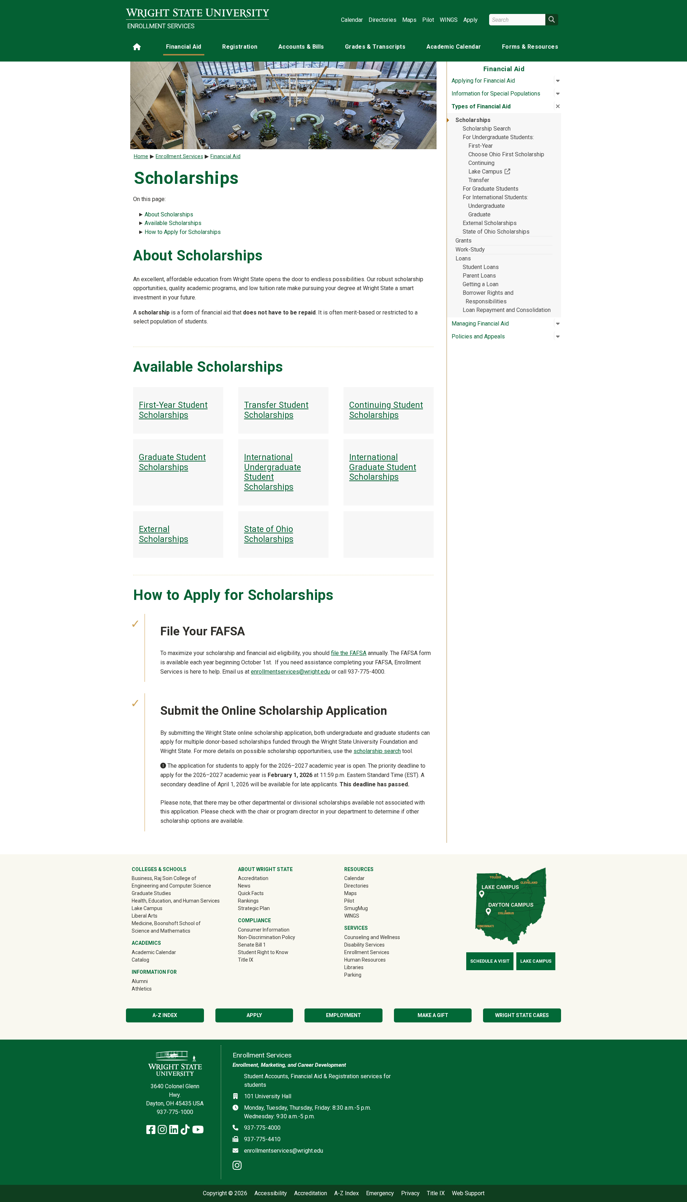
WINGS (449, 19)
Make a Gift (433, 1015)
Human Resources (365, 960)
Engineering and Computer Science (171, 886)
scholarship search (377, 751)
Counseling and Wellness (372, 937)
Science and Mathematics (161, 931)
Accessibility (270, 1193)
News (244, 886)
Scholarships (473, 120)
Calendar (352, 19)
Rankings (248, 901)
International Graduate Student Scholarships (382, 467)
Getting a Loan (480, 284)
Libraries (354, 967)
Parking (352, 975)
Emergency (380, 1193)
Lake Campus (510, 171)
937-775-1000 (175, 1112)
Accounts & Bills (301, 46)
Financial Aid (183, 46)
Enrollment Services (161, 26)
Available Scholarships (173, 223)
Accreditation (253, 878)
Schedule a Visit (490, 961)
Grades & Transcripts (375, 46)
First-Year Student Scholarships (173, 410)
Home (141, 156)
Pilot (428, 19)
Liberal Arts (144, 916)
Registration (239, 46)
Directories (382, 19)
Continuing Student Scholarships (386, 410)
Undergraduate (486, 205)
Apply (470, 19)
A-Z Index (164, 1015)
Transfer (478, 180)
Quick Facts (251, 893)
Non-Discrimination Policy (266, 937)
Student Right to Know (263, 952)
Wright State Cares (522, 1015)
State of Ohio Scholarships (496, 231)
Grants (463, 240)
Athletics (152, 989)
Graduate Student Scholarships (172, 462)
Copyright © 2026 (225, 1193)
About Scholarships (169, 214)
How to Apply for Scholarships (183, 232)
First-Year (480, 145)
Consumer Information (263, 930)
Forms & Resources (530, 46)
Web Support (468, 1193)
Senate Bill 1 (252, 945)
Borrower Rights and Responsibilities (488, 297)
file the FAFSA (348, 653)
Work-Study (470, 249)
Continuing (481, 163)
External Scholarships (490, 223)
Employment (343, 1015)
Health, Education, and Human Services (176, 901)
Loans (463, 258)
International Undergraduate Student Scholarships (272, 472)
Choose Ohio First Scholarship (506, 154)
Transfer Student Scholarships (276, 410)
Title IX (245, 960)
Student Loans (481, 267)
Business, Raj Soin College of (164, 878)
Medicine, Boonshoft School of (166, 923)
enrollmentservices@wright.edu (290, 671)
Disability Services (364, 945)
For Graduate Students (490, 188)
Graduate (479, 214)
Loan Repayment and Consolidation (507, 310)
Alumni (150, 981)
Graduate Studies (151, 893)
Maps (409, 19)
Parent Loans (479, 275)
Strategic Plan (254, 908)
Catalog (140, 960)
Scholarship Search (487, 128)
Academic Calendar (454, 46)
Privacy (410, 1193)
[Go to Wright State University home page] (197, 13)
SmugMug (366, 908)
